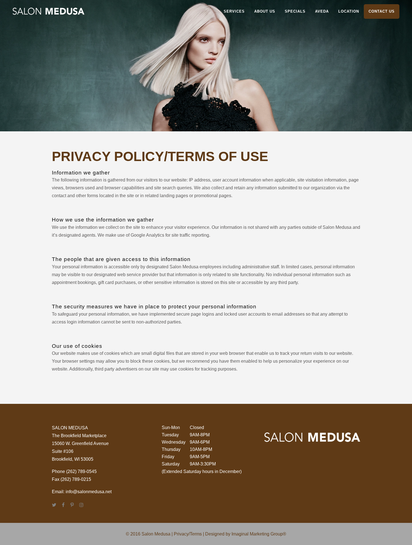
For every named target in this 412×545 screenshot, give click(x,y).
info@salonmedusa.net (89, 491)
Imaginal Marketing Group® (259, 534)
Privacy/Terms (188, 534)
